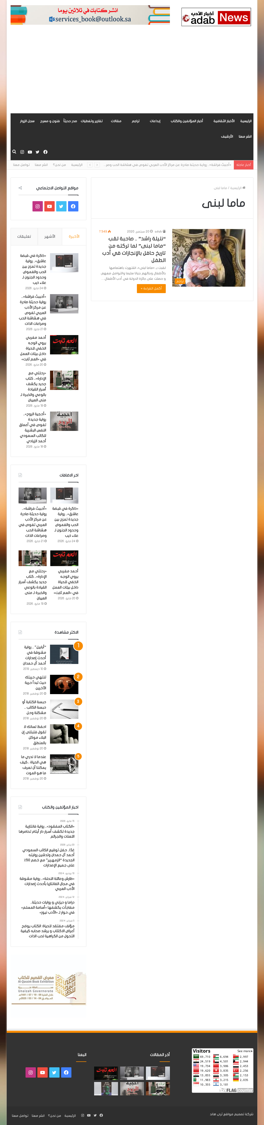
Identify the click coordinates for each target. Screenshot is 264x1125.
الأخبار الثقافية (224, 121)
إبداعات (155, 121)
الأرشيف (227, 136)
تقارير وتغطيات (92, 121)
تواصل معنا (21, 165)
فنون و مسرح (50, 121)
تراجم (135, 121)
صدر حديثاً (70, 121)
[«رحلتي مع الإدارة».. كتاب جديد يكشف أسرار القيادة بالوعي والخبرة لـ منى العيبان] (64, 380)
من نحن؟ (59, 165)
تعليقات (24, 236)
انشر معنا (245, 136)
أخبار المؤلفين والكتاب (187, 121)
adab (158, 231)
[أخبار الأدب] (215, 18)
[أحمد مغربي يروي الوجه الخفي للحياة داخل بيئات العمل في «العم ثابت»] (64, 344)
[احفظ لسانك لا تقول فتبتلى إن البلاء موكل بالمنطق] (64, 734)
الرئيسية (246, 121)
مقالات (116, 121)
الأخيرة (74, 236)
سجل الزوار (27, 121)
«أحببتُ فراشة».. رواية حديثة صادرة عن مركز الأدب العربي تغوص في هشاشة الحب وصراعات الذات (161, 165)
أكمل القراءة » (151, 288)
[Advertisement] (131, 75)
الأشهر (50, 236)
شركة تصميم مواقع (238, 1114)
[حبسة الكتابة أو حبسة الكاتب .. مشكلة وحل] (64, 709)
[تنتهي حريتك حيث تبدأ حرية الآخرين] (64, 684)
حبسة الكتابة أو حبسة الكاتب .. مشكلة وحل (34, 707)
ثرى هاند (216, 1114)
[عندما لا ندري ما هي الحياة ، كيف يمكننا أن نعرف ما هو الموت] (64, 764)
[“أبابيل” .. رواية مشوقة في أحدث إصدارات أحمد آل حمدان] (64, 654)
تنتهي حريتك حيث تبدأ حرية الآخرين (35, 682)
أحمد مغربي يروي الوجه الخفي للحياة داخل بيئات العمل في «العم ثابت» (33, 348)
